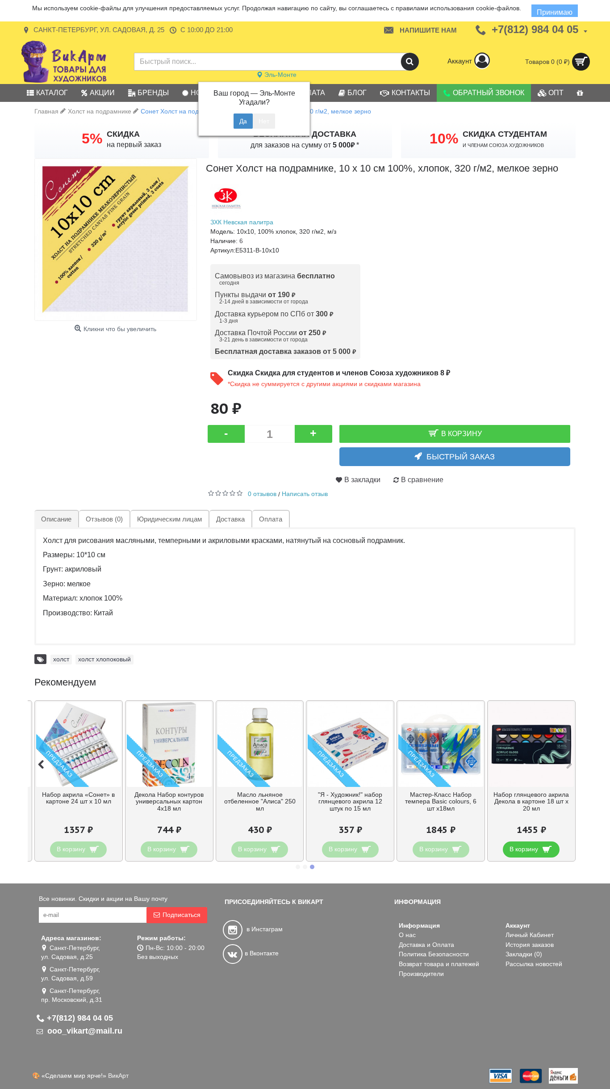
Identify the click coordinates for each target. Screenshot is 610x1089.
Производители (421, 973)
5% (92, 138)
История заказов (530, 944)
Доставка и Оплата (426, 944)
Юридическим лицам (169, 519)
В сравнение (422, 480)
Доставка (230, 519)
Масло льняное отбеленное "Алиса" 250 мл (260, 801)
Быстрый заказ (460, 456)
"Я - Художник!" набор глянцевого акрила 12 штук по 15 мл (350, 801)
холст (61, 659)
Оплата (270, 519)
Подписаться (182, 914)
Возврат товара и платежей (439, 963)
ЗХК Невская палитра (241, 222)
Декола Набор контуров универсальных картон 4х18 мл (169, 801)
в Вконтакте (262, 953)
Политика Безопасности (434, 954)
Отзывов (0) (104, 519)
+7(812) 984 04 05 (80, 1017)
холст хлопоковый (104, 659)
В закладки (362, 480)
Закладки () (524, 954)
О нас (407, 934)
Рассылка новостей (534, 963)
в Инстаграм (264, 929)
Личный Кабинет (530, 934)
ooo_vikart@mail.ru (83, 1030)
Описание (56, 519)
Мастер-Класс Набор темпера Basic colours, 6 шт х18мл (440, 801)
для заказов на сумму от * (305, 145)
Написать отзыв (305, 493)
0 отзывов (262, 493)
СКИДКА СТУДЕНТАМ (505, 134)
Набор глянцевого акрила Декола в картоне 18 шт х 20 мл (531, 801)
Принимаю (554, 12)
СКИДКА (123, 134)
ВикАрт (118, 1075)
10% (444, 138)
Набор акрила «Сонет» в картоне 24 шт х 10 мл (78, 798)
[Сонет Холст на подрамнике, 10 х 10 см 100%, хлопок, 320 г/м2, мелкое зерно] (115, 239)
